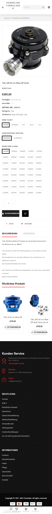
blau (31, 125)
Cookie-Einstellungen (10, 432)
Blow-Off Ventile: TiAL (19, 114)
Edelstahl (7, 138)
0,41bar (5, 151)
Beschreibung (9, 233)
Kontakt (5, 480)
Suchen (5, 399)
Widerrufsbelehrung (9, 420)
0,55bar (14, 151)
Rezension (29, 233)
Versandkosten (8, 424)
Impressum (6, 411)
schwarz (15, 125)
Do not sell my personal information (15, 436)
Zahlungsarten (7, 428)
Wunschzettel (7, 476)
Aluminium (18, 138)
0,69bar (22, 151)
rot (23, 125)
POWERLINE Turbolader (13, 5)
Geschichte (6, 472)
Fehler (4, 463)
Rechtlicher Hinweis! (9, 407)
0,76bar (30, 151)
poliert (5, 125)
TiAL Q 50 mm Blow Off (12, 317)
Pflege (4, 467)
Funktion (5, 455)
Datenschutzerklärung (10, 416)
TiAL (12, 111)
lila (39, 125)
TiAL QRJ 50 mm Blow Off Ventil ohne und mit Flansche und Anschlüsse (39, 322)
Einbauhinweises (8, 459)
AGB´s (4, 403)
